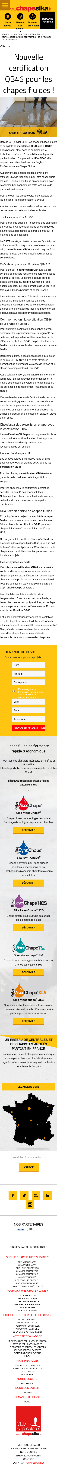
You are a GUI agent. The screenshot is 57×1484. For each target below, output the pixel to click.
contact (27, 1392)
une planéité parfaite (27, 1301)
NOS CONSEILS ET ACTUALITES (27, 1368)
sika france (27, 1383)
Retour (6, 46)
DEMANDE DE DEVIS (28, 1086)
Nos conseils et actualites (27, 34)
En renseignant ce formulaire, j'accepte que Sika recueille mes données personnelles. (30, 693)
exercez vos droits (28, 1455)
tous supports (27, 1307)
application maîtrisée (27, 1328)
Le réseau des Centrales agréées (27, 1347)
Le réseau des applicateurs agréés (27, 1341)
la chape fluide (27, 1295)
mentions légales (28, 1444)
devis (27, 1401)
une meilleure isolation (27, 1304)
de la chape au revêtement (27, 1331)
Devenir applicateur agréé (27, 1344)
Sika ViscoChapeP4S (27, 1271)
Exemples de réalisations (27, 1353)
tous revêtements (27, 1310)
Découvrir (28, 830)
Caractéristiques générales (27, 1286)
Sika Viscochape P (28, 955)
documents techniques (27, 1365)
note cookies (28, 1451)
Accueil (5, 34)
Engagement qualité (27, 1283)
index (27, 1356)
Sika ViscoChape (28, 813)
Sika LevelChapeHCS (28, 910)
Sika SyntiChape (29, 857)
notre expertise (27, 1319)
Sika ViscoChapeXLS (27, 1274)
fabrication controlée (27, 1325)
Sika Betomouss (27, 1277)
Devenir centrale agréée (27, 1350)
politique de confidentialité (29, 1448)
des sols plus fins (27, 1298)
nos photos (27, 1371)
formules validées (27, 1322)
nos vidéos (27, 1374)
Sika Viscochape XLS (28, 1000)
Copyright (28, 1462)
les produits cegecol (27, 1280)
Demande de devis (47, 20)
